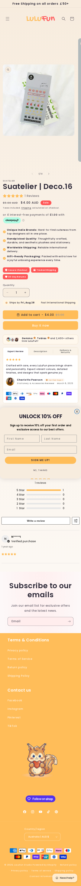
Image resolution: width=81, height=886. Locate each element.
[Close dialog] (77, 411)
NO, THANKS (40, 470)
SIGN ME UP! (40, 460)
